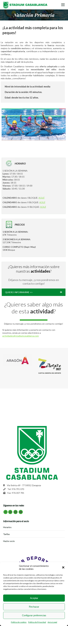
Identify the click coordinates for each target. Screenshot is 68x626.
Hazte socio (9, 541)
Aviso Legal (52, 622)
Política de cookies (19, 622)
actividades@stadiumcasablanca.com (20, 335)
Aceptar (34, 598)
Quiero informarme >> (19, 292)
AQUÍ (41, 197)
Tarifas (6, 534)
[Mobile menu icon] (63, 5)
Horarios (7, 527)
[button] (63, 567)
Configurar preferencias (34, 615)
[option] (17, 359)
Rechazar (34, 606)
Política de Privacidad (37, 622)
